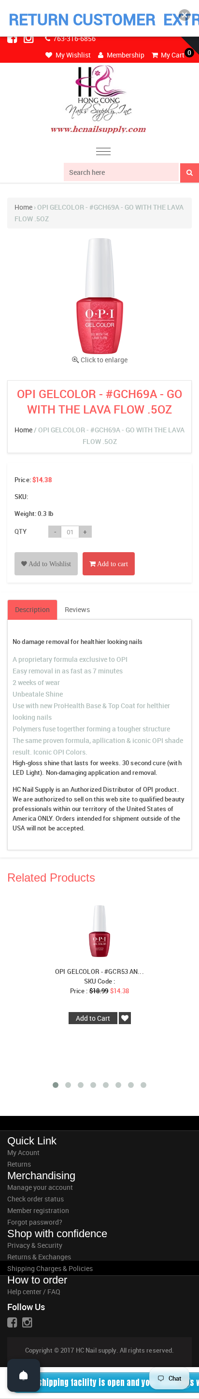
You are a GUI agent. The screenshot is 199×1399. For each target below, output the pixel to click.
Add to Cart (93, 1018)
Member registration (38, 1210)
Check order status (35, 1198)
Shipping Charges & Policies (50, 1268)
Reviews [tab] (77, 609)
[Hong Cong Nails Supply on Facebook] (13, 37)
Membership (124, 54)
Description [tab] (32, 609)
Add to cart (112, 564)
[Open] (23, 1375)
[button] (184, 15)
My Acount (23, 1152)
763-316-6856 (74, 38)
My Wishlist (72, 54)
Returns (19, 1164)
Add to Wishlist (49, 564)
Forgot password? (34, 1222)
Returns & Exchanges (39, 1256)
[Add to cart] (109, 552)
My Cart (172, 54)
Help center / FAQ (33, 1291)
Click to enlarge (104, 359)
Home (23, 207)
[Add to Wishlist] (46, 552)
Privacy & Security (34, 1245)
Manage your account (40, 1187)
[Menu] (103, 153)
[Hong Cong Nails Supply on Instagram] (29, 37)
